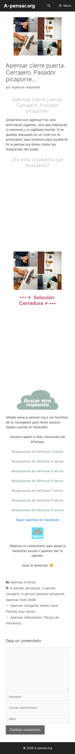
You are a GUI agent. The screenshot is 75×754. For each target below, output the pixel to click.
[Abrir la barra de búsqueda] (48, 5)
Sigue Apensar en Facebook (37, 520)
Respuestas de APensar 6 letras (37, 481)
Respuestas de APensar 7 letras (37, 491)
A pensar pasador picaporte (42, 594)
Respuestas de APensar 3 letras (37, 452)
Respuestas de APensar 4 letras (37, 461)
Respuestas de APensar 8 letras (37, 500)
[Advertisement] (37, 209)
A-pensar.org (19, 6)
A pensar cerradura (25, 588)
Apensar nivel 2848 (21, 600)
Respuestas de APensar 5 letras (37, 471)
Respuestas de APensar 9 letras (37, 510)
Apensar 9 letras (23, 582)
